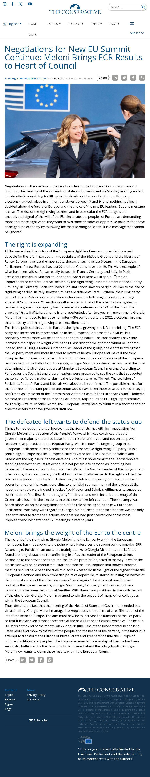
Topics (52, 24)
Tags (112, 24)
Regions (74, 24)
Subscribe (41, 720)
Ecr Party (33, 699)
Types (94, 24)
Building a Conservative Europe (25, 78)
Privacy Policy (36, 695)
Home (33, 24)
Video (33, 35)
